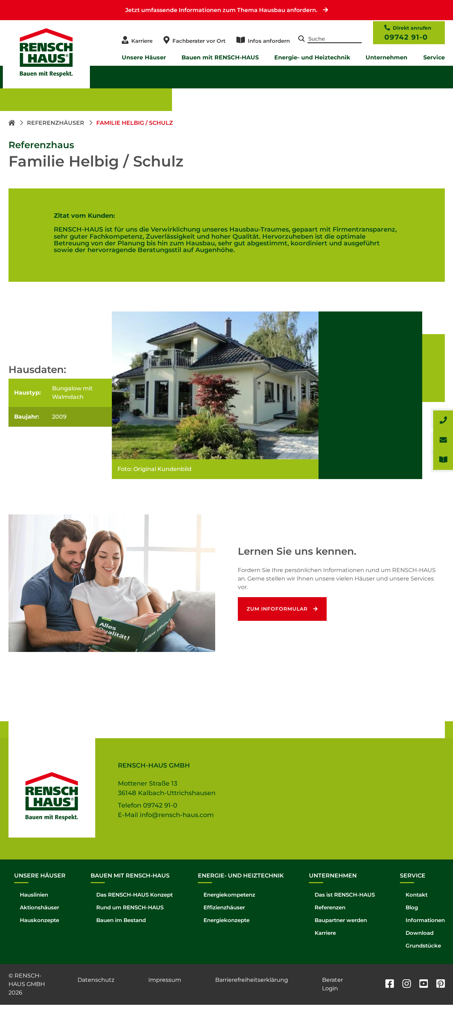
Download (420, 932)
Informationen (425, 920)
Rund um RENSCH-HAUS (130, 907)
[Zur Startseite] (12, 122)
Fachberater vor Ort (198, 40)
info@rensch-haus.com (177, 815)
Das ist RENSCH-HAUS (345, 894)
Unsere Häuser (144, 57)
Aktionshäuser (39, 907)
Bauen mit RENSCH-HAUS (220, 57)
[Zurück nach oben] (432, 1005)
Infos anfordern (269, 40)
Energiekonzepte (226, 920)
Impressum (164, 980)
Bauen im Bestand (121, 920)
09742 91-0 (406, 37)
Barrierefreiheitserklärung (251, 980)
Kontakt (417, 894)
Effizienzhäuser (224, 907)
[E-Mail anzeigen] (443, 440)
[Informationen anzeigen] (443, 460)
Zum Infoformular (277, 609)
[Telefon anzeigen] (443, 420)
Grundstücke (423, 945)
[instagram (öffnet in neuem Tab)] (406, 984)
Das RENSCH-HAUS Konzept (134, 894)
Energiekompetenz (229, 894)
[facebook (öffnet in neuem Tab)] (389, 984)
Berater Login (332, 984)
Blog (412, 907)
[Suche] (301, 39)
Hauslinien (34, 894)
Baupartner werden (341, 920)
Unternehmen (386, 57)
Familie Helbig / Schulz (134, 122)
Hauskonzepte (39, 920)
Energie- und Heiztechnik (312, 57)
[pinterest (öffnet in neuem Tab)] (440, 984)
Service (434, 57)
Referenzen (330, 907)
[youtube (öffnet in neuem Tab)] (423, 984)
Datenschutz (96, 980)
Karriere (142, 40)
